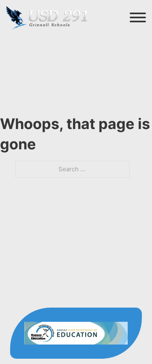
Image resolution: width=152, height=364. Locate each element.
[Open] (138, 17)
